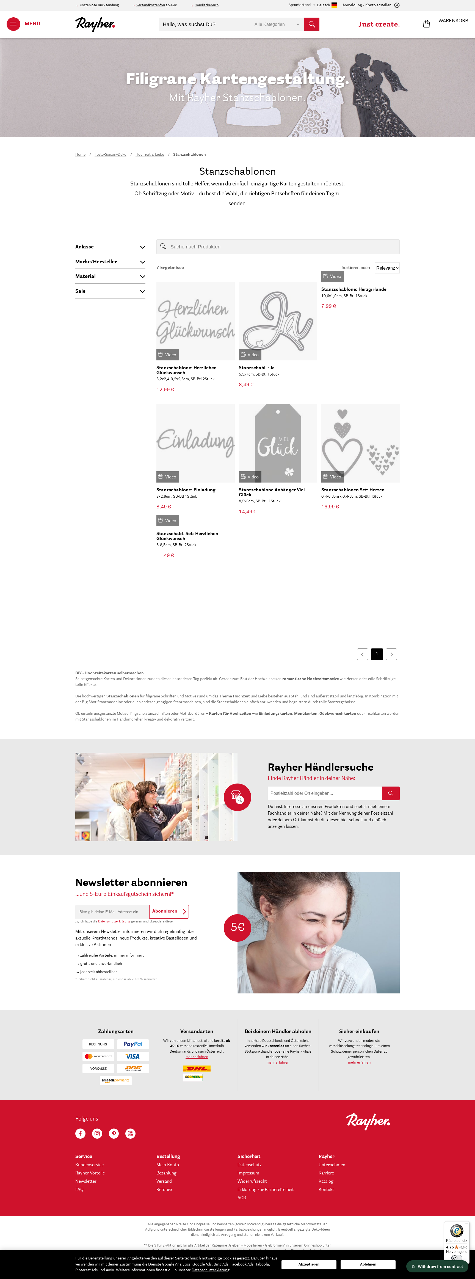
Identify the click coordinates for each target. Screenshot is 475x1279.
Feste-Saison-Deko (110, 155)
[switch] (456, 1258)
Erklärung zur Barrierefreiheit (266, 1190)
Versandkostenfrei (150, 5)
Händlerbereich (207, 5)
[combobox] (239, 24)
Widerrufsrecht (252, 1181)
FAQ (79, 1190)
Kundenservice (89, 1165)
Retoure (164, 1190)
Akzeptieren (309, 1264)
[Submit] (311, 24)
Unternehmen (332, 1165)
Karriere (326, 1173)
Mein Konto (167, 1165)
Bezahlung (166, 1173)
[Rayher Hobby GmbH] (95, 24)
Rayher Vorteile (90, 1173)
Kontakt (326, 1190)
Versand (164, 1181)
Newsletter (85, 1181)
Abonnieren (164, 911)
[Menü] (466, 1224)
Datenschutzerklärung (114, 921)
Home (80, 155)
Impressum (248, 1173)
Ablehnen (368, 1264)
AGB (242, 1198)
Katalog (326, 1181)
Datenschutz (250, 1165)
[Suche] (391, 793)
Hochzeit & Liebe (150, 155)
